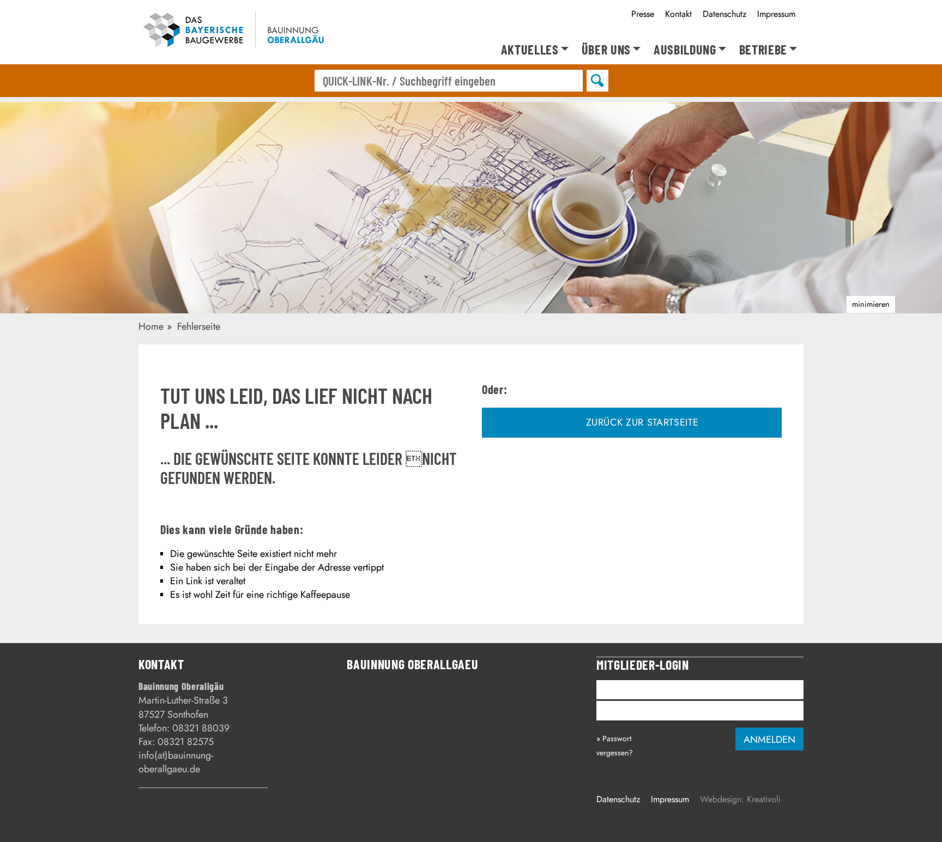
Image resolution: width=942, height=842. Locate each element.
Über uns (606, 50)
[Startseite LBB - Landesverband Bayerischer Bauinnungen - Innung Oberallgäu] (237, 32)
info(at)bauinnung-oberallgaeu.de (175, 762)
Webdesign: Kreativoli (740, 799)
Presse (642, 14)
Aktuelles (530, 50)
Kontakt (678, 14)
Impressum (776, 14)
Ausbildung (685, 50)
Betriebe (763, 50)
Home (151, 326)
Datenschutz (724, 14)
